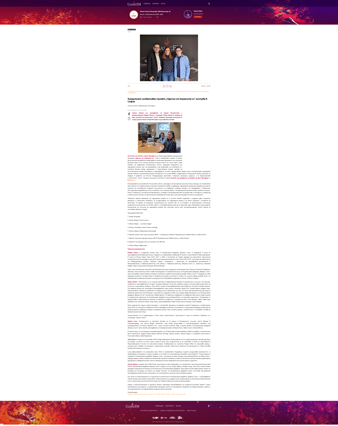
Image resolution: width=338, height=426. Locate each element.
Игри (163, 3)
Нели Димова (180, 394)
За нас (178, 406)
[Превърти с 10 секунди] (164, 86)
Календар (159, 406)
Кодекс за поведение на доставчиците (172, 410)
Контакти (169, 406)
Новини (146, 3)
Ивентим (132, 180)
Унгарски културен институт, (144, 394)
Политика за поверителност (149, 410)
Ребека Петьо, (161, 394)
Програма (198, 16)
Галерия (155, 3)
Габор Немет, (171, 394)
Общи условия (191, 410)
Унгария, (130, 394)
